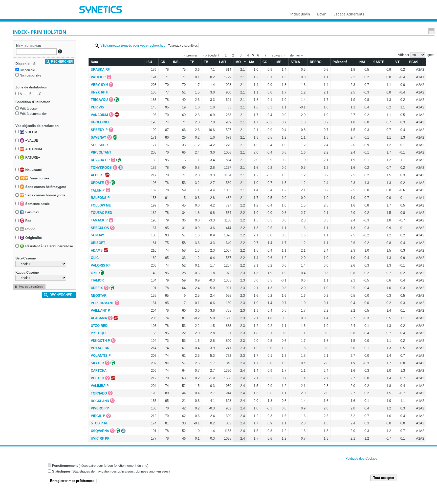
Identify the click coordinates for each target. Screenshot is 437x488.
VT (397, 62)
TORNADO (99, 393)
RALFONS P (100, 198)
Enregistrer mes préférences (72, 481)
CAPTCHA (98, 370)
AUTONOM (33, 149)
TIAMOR (97, 280)
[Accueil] (100, 10)
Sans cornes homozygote (44, 195)
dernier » (296, 55)
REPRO (315, 62)
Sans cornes (39, 178)
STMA (295, 62)
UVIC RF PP (100, 438)
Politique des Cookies (361, 458)
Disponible (27, 70)
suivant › (278, 55)
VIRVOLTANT (101, 152)
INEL (177, 62)
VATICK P (98, 77)
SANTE (378, 62)
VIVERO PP (100, 408)
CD (163, 62)
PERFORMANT (102, 303)
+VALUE (31, 141)
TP (192, 62)
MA (251, 62)
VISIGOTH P (100, 341)
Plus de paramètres (31, 286)
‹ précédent (211, 55)
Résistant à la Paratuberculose (48, 246)
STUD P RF (99, 423)
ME (278, 62)
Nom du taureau (28, 46)
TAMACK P (99, 220)
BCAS (413, 62)
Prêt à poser (29, 108)
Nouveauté (33, 170)
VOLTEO (97, 378)
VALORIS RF (101, 265)
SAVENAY (98, 137)
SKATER (97, 363)
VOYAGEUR (100, 348)
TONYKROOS (101, 168)
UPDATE (97, 183)
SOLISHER (99, 145)
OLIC (95, 258)
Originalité (33, 238)
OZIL (94, 273)
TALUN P (98, 190)
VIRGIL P (98, 416)
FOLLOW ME (101, 205)
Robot (29, 229)
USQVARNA (100, 431)
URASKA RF (100, 69)
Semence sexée (37, 204)
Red (27, 221)
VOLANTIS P (101, 356)
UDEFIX (97, 288)
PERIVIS (97, 107)
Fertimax (31, 212)
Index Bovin (300, 14)
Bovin (321, 14)
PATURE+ (32, 158)
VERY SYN (99, 85)
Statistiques (61, 471)
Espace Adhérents (349, 14)
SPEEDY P (99, 130)
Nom (94, 62)
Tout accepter (383, 478)
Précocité (340, 62)
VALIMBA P (100, 386)
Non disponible (30, 75)
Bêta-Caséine (25, 258)
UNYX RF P (99, 92)
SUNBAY (97, 235)
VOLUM (30, 132)
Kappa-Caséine (27, 272)
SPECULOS (100, 228)
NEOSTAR (98, 295)
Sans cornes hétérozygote (45, 187)
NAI (362, 62)
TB (206, 62)
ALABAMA (99, 318)
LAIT (222, 62)
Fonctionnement (65, 465)
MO (238, 62)
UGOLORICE (101, 122)
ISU (149, 62)
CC (265, 62)
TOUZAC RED (101, 213)
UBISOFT (98, 243)
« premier (190, 55)
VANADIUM (99, 115)
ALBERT (97, 175)
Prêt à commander (33, 114)
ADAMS (97, 250)
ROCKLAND (100, 401)
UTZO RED (99, 326)
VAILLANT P (100, 310)
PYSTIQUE (99, 333)
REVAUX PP (100, 160)
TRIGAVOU (99, 100)
